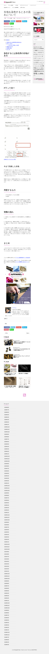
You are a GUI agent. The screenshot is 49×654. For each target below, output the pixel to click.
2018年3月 (6, 644)
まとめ (8, 49)
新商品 (38, 69)
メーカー (39, 64)
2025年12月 (7, 426)
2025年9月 (6, 434)
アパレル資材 (10, 5)
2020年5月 (6, 590)
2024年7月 (6, 468)
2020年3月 (6, 595)
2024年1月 (6, 483)
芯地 (39, 73)
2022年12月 (7, 515)
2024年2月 (6, 480)
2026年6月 (6, 412)
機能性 (36, 71)
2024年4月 (6, 475)
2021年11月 (6, 546)
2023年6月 (6, 500)
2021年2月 (6, 568)
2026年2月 (6, 422)
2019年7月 (6, 615)
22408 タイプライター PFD (10, 159)
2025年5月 (6, 444)
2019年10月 (7, 607)
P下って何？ (9, 43)
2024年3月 (6, 478)
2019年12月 (7, 603)
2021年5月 (6, 561)
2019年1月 (6, 629)
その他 (16, 5)
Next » (28, 333)
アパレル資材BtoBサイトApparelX (22, 257)
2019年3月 (6, 625)
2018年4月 (6, 642)
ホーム (5, 5)
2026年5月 (6, 414)
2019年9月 (6, 610)
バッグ (42, 58)
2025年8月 (6, 436)
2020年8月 (6, 583)
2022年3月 (6, 537)
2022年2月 (6, 539)
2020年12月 (7, 573)
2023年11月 (6, 488)
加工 (41, 66)
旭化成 (41, 69)
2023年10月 (7, 490)
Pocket (6, 23)
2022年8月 (6, 524)
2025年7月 (6, 439)
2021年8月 (6, 554)
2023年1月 (6, 512)
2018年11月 (6, 634)
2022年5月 (6, 532)
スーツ (40, 56)
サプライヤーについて (24, 5)
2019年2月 (6, 627)
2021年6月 (6, 559)
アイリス (39, 50)
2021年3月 (6, 566)
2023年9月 (6, 492)
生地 (12, 26)
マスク (41, 62)
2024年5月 (6, 473)
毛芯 (43, 71)
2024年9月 (6, 463)
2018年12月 (7, 632)
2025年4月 (6, 446)
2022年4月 (6, 534)
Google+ (19, 21)
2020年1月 (6, 600)
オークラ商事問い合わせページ (22, 261)
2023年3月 (6, 507)
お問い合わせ (22, 7)
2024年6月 (6, 470)
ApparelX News (17, 649)
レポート (38, 66)
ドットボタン (38, 58)
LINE (12, 23)
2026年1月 (6, 424)
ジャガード (40, 54)
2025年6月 (6, 441)
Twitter (13, 21)
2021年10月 (7, 549)
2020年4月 (6, 593)
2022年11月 (6, 517)
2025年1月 (6, 453)
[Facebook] (6, 318)
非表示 (7, 39)
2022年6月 (6, 529)
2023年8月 (6, 495)
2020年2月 (6, 598)
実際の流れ (9, 48)
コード (37, 52)
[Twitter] (5, 318)
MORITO (35, 48)
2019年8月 (6, 612)
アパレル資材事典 (15, 7)
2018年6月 (6, 639)
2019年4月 (6, 622)
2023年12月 (7, 485)
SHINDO (41, 48)
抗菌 (41, 68)
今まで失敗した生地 (14, 45)
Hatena (25, 21)
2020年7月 (6, 585)
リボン (36, 66)
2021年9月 (6, 551)
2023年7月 (6, 497)
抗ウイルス (38, 68)
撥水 (36, 69)
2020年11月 (6, 576)
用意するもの (9, 46)
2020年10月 (7, 578)
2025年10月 (7, 431)
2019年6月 (6, 617)
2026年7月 (6, 409)
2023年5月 (6, 502)
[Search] (43, 40)
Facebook (7, 21)
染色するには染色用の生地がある (13, 42)
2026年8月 (6, 407)
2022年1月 (6, 541)
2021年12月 (7, 544)
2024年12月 (7, 456)
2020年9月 (6, 581)
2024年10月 (7, 461)
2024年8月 (6, 466)
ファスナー (37, 60)
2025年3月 (6, 448)
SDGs (38, 48)
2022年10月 (7, 519)
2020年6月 (6, 588)
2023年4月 (6, 505)
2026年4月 (6, 417)
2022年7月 (6, 527)
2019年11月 (6, 605)
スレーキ (37, 56)
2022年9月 (6, 522)
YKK (36, 50)
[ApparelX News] (10, 2)
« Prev (6, 333)
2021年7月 (6, 556)
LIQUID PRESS (34, 649)
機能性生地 (40, 71)
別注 (6, 323)
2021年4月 (6, 563)
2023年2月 (6, 510)
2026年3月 (6, 419)
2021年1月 (6, 571)
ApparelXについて (7, 7)
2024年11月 (6, 458)
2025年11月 (6, 429)
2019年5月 (6, 620)
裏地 (41, 73)
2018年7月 (6, 637)
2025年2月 (6, 451)
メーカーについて (33, 5)
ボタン (37, 62)
